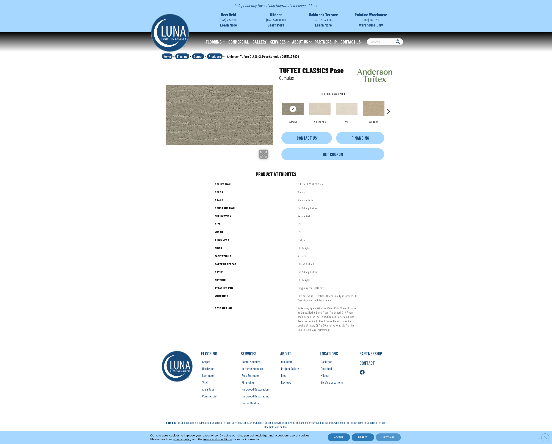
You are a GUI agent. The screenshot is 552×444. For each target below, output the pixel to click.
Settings (388, 437)
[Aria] (347, 109)
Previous (277, 104)
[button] (224, 41)
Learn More (228, 25)
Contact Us (350, 41)
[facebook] (362, 372)
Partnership (326, 41)
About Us (300, 41)
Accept (338, 437)
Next (388, 104)
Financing (360, 138)
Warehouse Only (371, 25)
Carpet (198, 56)
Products (215, 56)
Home (167, 56)
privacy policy (182, 439)
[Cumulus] (293, 109)
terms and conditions (217, 439)
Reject (363, 437)
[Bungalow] (374, 108)
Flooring (214, 41)
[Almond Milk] (320, 109)
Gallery (259, 41)
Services (277, 41)
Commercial (238, 41)
